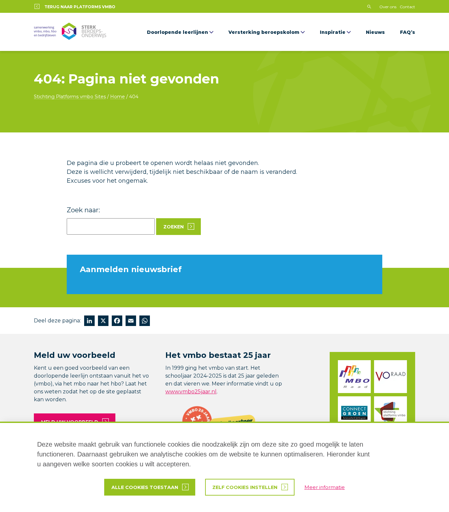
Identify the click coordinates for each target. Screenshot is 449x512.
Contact (407, 6)
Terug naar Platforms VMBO (79, 6)
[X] (103, 321)
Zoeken (173, 227)
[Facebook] (117, 321)
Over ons (387, 6)
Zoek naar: (83, 210)
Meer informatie (324, 487)
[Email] (131, 321)
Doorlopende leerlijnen (177, 32)
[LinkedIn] (89, 321)
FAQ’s (407, 32)
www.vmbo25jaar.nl (191, 391)
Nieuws (375, 32)
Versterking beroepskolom (263, 32)
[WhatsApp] (144, 321)
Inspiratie (332, 32)
